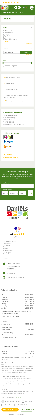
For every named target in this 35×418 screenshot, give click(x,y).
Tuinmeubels (7, 252)
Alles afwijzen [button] (27, 409)
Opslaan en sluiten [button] (10, 409)
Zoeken (5, 49)
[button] (17, 415)
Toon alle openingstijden (8, 337)
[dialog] (17, 386)
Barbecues (6, 247)
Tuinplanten (6, 245)
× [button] (33, 356)
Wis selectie (29, 43)
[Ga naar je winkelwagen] (31, 8)
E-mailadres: (6, 183)
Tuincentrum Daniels (9, 241)
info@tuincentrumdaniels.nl (15, 277)
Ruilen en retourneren (10, 157)
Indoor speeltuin (8, 250)
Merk (5, 27)
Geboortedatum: (6, 190)
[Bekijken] (32, 8)
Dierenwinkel (7, 243)
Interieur (5, 248)
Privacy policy (18, 397)
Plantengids (6, 254)
